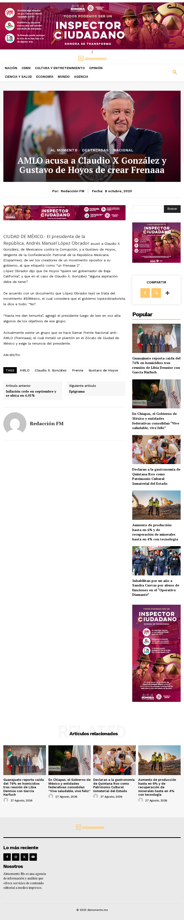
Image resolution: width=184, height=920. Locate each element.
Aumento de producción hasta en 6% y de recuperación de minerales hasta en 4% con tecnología (155, 532)
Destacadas (95, 150)
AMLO (24, 370)
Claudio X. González (51, 370)
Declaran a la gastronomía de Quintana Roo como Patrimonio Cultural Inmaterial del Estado (156, 476)
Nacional (123, 150)
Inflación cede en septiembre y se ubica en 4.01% (31, 393)
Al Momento (64, 150)
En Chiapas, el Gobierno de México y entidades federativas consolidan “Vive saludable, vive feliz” (155, 420)
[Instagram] (15, 857)
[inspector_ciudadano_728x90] (64, 219)
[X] (156, 293)
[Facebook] (145, 293)
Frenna (77, 370)
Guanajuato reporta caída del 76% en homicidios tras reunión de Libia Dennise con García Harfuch (156, 365)
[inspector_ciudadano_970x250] (92, 25)
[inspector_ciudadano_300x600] (156, 701)
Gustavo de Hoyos (103, 370)
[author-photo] (6, 800)
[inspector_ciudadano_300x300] (156, 261)
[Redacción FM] (14, 423)
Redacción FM (72, 191)
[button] (161, 72)
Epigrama (77, 391)
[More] (167, 293)
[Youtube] (33, 857)
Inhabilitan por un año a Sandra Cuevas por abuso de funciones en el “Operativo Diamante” (155, 587)
